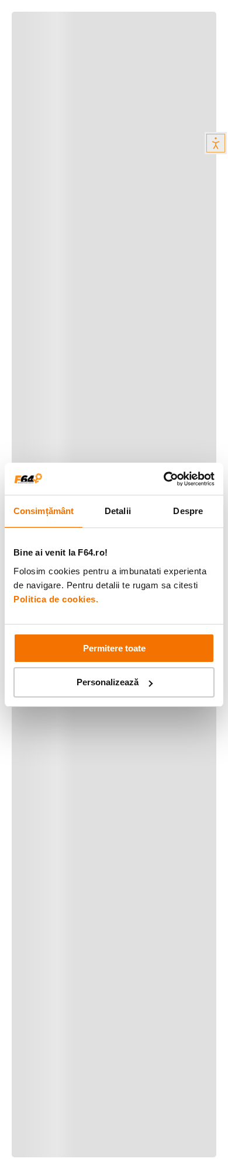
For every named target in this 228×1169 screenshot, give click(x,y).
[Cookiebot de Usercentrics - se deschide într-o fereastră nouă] (164, 479)
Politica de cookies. (55, 599)
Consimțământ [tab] (43, 511)
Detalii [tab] (118, 511)
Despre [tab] (188, 511)
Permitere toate (114, 648)
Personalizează (108, 682)
